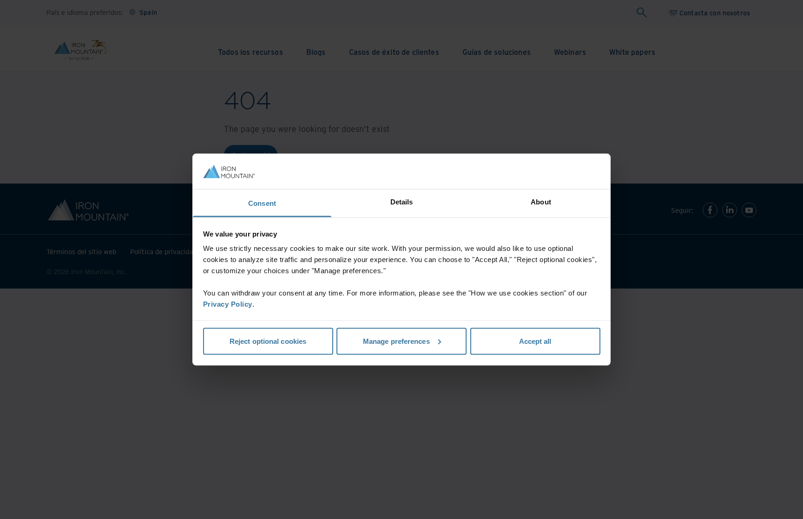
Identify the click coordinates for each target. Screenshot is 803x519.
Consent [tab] (262, 203)
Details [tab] (401, 202)
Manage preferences (396, 341)
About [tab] (541, 202)
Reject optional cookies (268, 341)
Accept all (535, 341)
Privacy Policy (227, 304)
